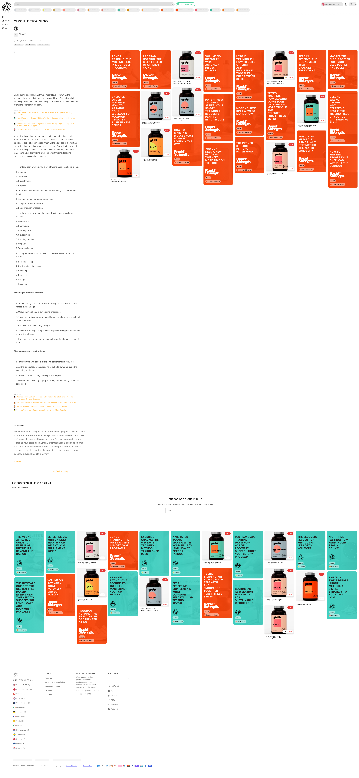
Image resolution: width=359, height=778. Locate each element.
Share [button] (18, 461)
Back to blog (62, 471)
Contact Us (49, 694)
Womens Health (109, 10)
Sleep (122, 10)
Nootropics (229, 10)
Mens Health (134, 10)
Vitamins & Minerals (151, 10)
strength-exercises (44, 44)
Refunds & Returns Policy (55, 682)
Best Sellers (21, 10)
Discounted (35, 10)
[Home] (14, 41)
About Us (48, 678)
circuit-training (30, 44)
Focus (58, 10)
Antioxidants (244, 10)
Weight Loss (70, 10)
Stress (82, 10)
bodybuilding (18, 44)
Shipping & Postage (52, 686)
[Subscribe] (203, 510)
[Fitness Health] (6, 7)
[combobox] (94, 4)
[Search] (172, 4)
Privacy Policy (88, 766)
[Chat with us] (351, 4)
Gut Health (94, 10)
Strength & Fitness (23, 40)
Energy (47, 10)
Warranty (48, 690)
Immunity (216, 10)
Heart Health (202, 10)
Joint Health (168, 10)
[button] (354, 4)
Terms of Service (71, 766)
